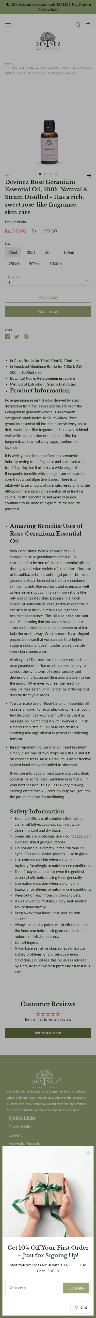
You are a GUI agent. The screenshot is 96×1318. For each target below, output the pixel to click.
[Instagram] (48, 1305)
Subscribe (76, 1288)
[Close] (87, 1152)
